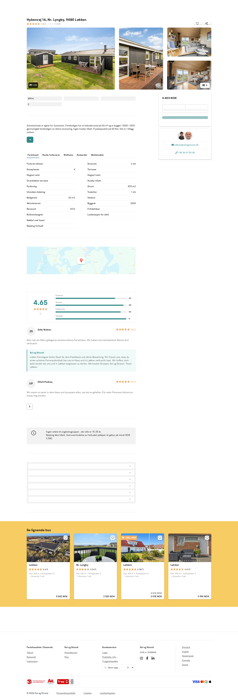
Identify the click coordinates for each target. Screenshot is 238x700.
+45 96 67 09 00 (186, 152)
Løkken (33, 565)
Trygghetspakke (110, 661)
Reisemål (31, 657)
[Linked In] (153, 658)
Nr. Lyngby (82, 565)
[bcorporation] (72, 683)
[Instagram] (141, 658)
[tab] (38, 560)
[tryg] (64, 683)
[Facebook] (147, 658)
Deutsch (186, 647)
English (185, 651)
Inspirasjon (32, 661)
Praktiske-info (109, 657)
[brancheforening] (36, 683)
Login (105, 652)
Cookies (88, 693)
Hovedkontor (70, 652)
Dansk (185, 664)
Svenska (186, 660)
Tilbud (30, 652)
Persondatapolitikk (65, 693)
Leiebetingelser (107, 693)
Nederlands (188, 656)
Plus (66, 657)
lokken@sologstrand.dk (186, 144)
